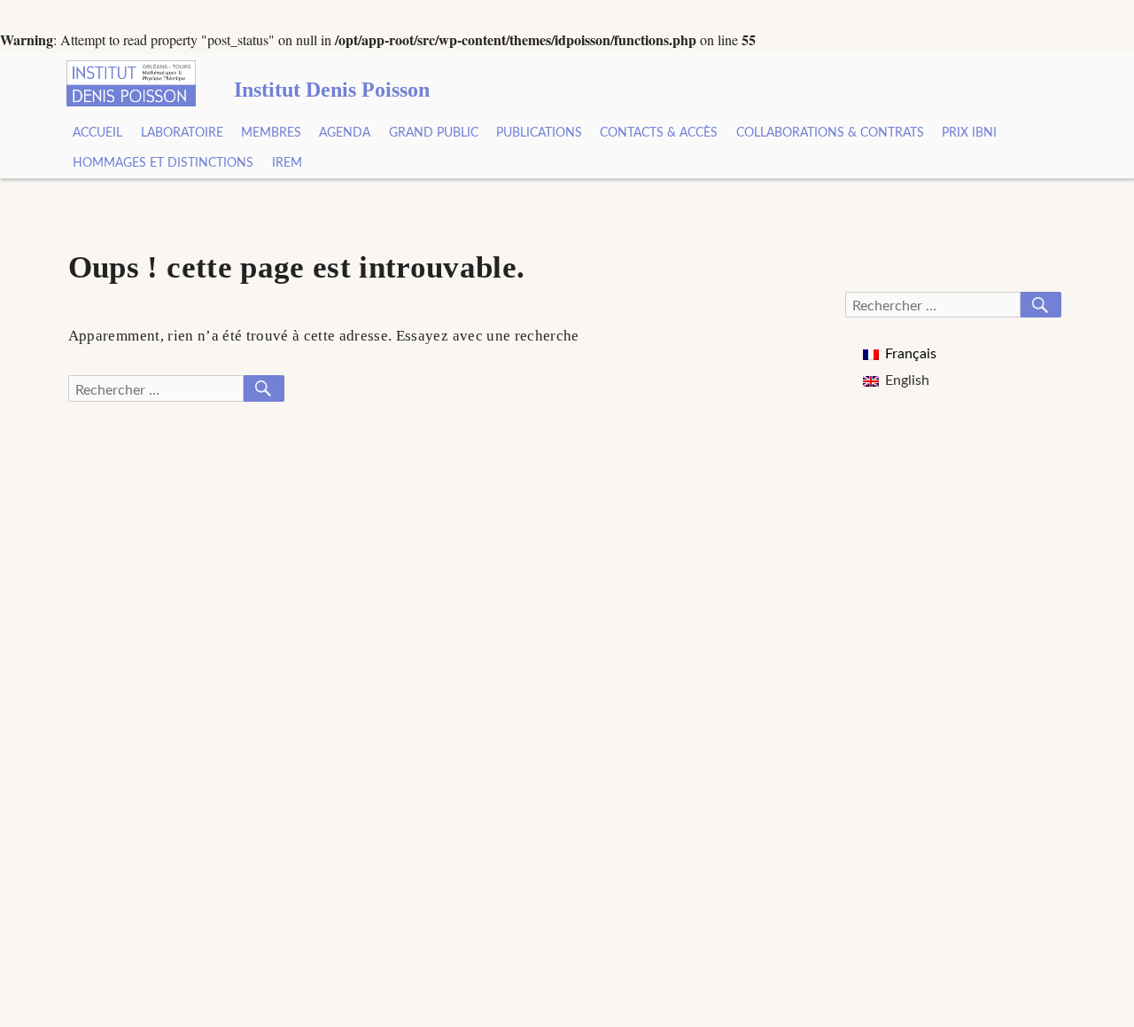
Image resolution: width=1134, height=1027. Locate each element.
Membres (271, 133)
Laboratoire (182, 133)
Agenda (344, 133)
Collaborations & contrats (830, 133)
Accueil (97, 133)
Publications (539, 133)
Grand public (433, 133)
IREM (287, 163)
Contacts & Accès (659, 133)
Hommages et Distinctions (163, 163)
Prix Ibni (969, 133)
